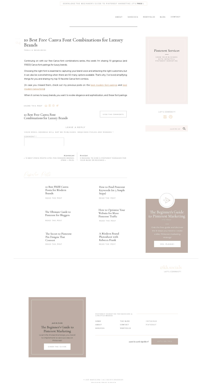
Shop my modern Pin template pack (86, 258)
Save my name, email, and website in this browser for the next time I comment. (72, 182)
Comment (30, 136)
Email (28, 165)
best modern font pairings (104, 85)
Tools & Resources (35, 50)
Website (29, 172)
